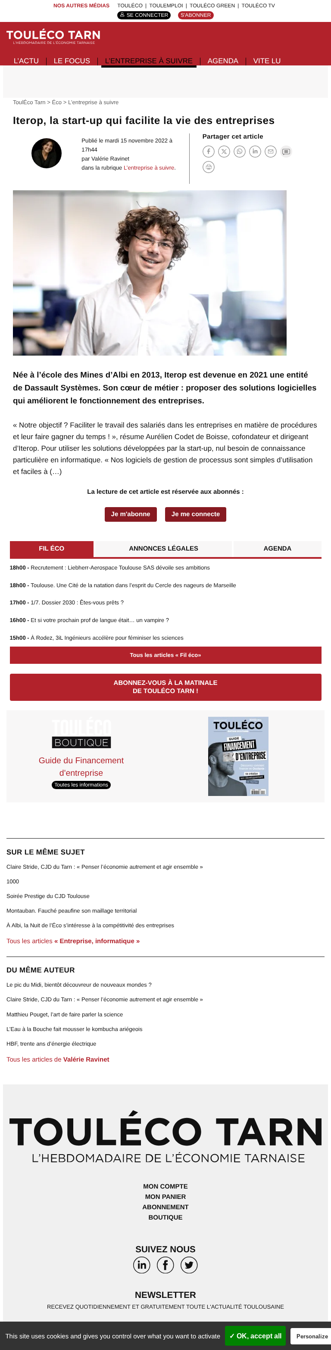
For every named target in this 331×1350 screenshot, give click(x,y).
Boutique (165, 1217)
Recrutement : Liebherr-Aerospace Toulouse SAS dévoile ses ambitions (110, 567)
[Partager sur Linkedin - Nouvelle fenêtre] (255, 151)
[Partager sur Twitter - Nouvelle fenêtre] (224, 151)
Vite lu (267, 61)
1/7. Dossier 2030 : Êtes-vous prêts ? (67, 602)
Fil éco (51, 548)
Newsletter (165, 1295)
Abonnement (165, 1207)
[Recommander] (271, 151)
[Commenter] (286, 151)
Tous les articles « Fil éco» (165, 655)
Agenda (223, 61)
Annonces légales (163, 548)
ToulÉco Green (212, 6)
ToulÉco (130, 6)
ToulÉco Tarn (29, 102)
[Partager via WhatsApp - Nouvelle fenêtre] (240, 151)
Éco (57, 102)
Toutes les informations (81, 785)
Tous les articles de (57, 1059)
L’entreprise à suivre (149, 61)
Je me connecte (196, 514)
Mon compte (165, 1186)
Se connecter (148, 15)
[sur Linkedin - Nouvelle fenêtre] (142, 1268)
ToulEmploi (166, 6)
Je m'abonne (130, 514)
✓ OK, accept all (255, 1336)
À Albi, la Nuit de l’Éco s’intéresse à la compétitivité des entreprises (90, 925)
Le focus (72, 61)
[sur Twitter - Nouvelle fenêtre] (189, 1268)
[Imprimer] (209, 167)
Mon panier (165, 1197)
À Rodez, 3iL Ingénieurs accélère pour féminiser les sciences (97, 638)
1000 (12, 881)
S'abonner (196, 15)
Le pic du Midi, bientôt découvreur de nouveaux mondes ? (79, 985)
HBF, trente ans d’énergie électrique (51, 1043)
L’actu (26, 61)
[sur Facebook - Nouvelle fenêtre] (166, 1268)
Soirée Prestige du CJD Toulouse (48, 896)
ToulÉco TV (258, 6)
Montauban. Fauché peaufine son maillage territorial (71, 910)
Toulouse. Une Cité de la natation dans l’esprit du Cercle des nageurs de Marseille (123, 585)
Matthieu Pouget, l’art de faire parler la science (64, 1014)
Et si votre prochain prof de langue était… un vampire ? (89, 620)
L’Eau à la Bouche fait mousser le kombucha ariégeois (74, 1029)
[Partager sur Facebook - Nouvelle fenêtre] (209, 151)
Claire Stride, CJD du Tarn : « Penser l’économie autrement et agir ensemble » (104, 867)
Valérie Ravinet (110, 158)
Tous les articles (73, 941)
